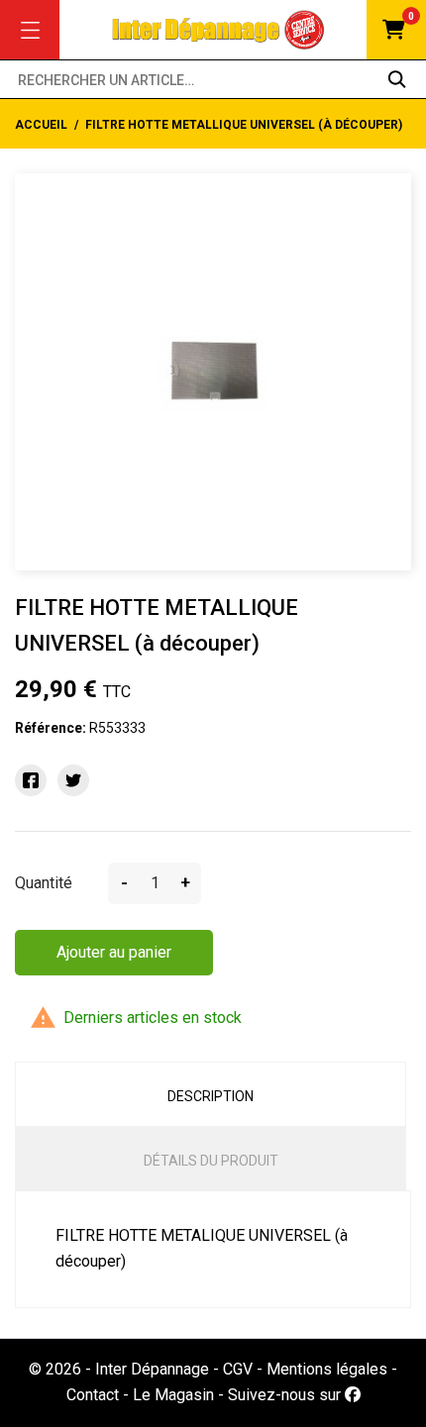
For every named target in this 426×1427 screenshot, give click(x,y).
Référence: (50, 728)
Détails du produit (211, 1161)
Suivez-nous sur (286, 1394)
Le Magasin (173, 1394)
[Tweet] (73, 780)
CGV (238, 1369)
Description (210, 1096)
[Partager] (31, 780)
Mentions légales (326, 1369)
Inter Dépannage (152, 1369)
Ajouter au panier (113, 952)
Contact (92, 1394)
